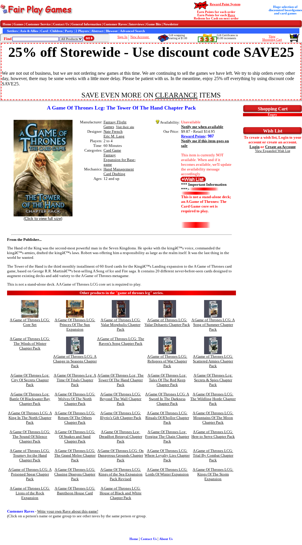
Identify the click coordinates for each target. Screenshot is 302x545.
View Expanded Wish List (272, 151)
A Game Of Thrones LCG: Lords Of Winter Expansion (167, 471)
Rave (231, 15)
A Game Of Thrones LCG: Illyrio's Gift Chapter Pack (120, 415)
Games (18, 24)
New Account (140, 37)
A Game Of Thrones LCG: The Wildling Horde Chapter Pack (213, 399)
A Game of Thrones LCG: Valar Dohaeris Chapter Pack (167, 322)
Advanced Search (132, 31)
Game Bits (153, 24)
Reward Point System (225, 4)
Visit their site (125, 127)
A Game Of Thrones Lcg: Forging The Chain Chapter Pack (167, 436)
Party (69, 31)
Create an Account (280, 147)
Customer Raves (115, 24)
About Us (166, 539)
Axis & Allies (29, 31)
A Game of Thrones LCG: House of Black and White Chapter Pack (121, 493)
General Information (86, 24)
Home (7, 24)
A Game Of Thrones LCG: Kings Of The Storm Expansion (213, 474)
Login (255, 147)
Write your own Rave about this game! (67, 511)
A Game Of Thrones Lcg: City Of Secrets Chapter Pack (30, 380)
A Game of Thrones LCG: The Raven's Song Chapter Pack (120, 341)
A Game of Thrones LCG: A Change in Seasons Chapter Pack (75, 361)
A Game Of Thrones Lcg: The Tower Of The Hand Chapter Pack (120, 380)
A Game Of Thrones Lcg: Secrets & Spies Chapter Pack (213, 380)
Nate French (113, 131)
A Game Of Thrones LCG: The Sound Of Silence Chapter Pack (29, 436)
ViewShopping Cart (272, 38)
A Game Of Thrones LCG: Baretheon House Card (75, 490)
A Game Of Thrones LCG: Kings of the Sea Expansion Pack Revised (120, 474)
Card (44, 31)
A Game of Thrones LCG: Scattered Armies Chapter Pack (213, 361)
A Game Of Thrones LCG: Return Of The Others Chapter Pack (75, 418)
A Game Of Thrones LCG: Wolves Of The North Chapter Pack (75, 399)
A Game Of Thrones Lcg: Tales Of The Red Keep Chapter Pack (167, 380)
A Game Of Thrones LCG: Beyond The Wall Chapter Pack (120, 399)
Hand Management (119, 169)
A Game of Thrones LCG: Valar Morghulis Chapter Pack (121, 325)
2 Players (82, 31)
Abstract (97, 31)
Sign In (122, 37)
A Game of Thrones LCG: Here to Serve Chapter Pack (213, 434)
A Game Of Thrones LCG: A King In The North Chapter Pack (30, 418)
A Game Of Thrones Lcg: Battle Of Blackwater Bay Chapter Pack (29, 399)
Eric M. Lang (114, 136)
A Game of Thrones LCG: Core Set (30, 322)
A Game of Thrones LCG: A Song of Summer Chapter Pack (213, 325)
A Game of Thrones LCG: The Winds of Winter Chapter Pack (30, 343)
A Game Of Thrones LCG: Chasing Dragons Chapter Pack (74, 474)
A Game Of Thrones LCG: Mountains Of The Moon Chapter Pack (213, 418)
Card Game (112, 150)
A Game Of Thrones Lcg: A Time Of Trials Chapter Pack (75, 380)
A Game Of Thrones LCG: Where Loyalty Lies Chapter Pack (167, 455)
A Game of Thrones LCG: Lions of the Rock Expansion (30, 493)
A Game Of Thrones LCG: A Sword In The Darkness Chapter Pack (167, 399)
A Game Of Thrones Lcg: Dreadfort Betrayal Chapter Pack (120, 436)
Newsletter (170, 24)
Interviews (136, 24)
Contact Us (61, 24)
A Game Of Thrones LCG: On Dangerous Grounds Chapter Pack (120, 455)
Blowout (112, 31)
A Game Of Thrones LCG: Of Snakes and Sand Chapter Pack (75, 436)
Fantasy (110, 155)
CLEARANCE (176, 95)
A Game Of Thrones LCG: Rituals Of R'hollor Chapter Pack (167, 418)
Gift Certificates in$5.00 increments (227, 37)
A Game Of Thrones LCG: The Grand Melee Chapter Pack (75, 455)
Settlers (12, 31)
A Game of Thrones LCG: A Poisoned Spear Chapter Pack (30, 474)
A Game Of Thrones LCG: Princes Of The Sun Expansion (75, 325)
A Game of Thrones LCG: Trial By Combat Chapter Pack (213, 455)
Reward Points (193, 136)
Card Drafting (114, 174)
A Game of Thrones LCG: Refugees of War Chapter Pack (167, 361)
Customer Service (38, 24)
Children (56, 31)
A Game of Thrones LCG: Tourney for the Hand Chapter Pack (30, 455)
